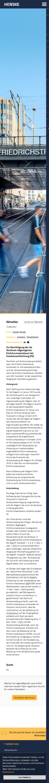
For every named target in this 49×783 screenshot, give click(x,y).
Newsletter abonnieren (24, 697)
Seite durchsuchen (10, 750)
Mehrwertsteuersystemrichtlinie (20, 574)
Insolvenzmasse (19, 442)
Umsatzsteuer (32, 337)
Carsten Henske (19, 332)
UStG (14, 545)
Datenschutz (8, 771)
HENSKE (11, 4)
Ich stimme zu (24, 777)
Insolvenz (21, 337)
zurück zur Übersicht (33, 321)
